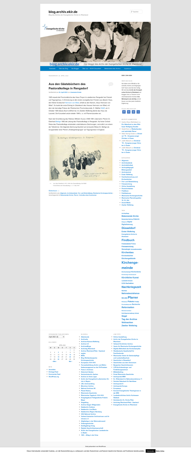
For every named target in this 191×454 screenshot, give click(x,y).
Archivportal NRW (119, 377)
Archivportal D (118, 384)
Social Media (126, 202)
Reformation (128, 307)
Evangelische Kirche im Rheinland (125, 405)
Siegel (124, 316)
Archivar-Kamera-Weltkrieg (90, 341)
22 (70, 357)
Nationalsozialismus (130, 293)
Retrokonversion (126, 310)
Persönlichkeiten (127, 188)
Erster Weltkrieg (127, 174)
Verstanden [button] (150, 451)
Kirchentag (125, 274)
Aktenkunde (85, 337)
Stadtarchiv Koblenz (88, 407)
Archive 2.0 (85, 344)
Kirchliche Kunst (130, 277)
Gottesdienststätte (136, 249)
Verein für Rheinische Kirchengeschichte (127, 346)
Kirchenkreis (136, 272)
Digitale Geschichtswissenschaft (92, 428)
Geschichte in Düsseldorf (122, 360)
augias (83, 353)
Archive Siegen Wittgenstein (90, 405)
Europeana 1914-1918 (88, 362)
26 (58, 359)
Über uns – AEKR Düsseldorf (91, 68)
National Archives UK (88, 388)
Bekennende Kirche (67, 195)
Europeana (117, 388)
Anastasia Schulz (75, 92)
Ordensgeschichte (87, 423)
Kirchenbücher (127, 255)
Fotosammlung (127, 184)
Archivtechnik (126, 172)
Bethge (58, 121)
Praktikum (125, 191)
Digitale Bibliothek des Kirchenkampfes (126, 349)
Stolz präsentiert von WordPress (95, 446)
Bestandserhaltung (127, 219)
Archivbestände (72, 193)
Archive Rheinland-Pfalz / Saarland (93, 351)
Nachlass (124, 291)
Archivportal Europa (120, 386)
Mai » (70, 361)
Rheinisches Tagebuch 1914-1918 (92, 395)
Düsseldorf (128, 228)
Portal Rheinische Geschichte (123, 374)
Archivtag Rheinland (88, 349)
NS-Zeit (124, 298)
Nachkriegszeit (131, 287)
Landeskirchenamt (127, 281)
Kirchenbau (128, 252)
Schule (137, 313)
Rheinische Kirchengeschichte (102, 193)
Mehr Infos (160, 451)
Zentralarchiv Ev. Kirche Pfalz (123, 400)
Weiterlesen (54, 190)
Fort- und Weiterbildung (85, 193)
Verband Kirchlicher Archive (123, 344)
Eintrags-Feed (53, 372)
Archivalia (84, 339)
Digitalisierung (127, 224)
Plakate (131, 301)
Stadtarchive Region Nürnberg (91, 412)
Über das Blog (63, 68)
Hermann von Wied (72, 102)
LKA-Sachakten (128, 283)
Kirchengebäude (129, 258)
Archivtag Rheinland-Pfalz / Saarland (126, 402)
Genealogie (126, 249)
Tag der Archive (129, 319)
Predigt (137, 302)
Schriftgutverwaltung (128, 313)
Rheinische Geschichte (89, 393)
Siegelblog (84, 402)
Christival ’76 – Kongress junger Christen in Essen (132, 136)
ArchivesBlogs (86, 346)
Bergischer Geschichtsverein (123, 365)
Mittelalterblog (118, 372)
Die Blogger (75, 68)
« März (54, 361)
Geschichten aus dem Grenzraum (124, 362)
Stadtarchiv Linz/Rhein (89, 409)
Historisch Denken (87, 372)
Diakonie (136, 219)
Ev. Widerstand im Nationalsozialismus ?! (127, 379)
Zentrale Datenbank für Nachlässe (124, 381)
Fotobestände (126, 244)
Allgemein (63, 193)
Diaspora (124, 222)
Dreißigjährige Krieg (88, 426)
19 (58, 357)
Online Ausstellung (128, 186)
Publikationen (126, 193)
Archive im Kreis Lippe (89, 377)
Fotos (133, 244)
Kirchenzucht (132, 274)
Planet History (86, 391)
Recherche (136, 304)
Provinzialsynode (127, 304)
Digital (129, 222)
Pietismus (124, 301)
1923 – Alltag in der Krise (89, 435)
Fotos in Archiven (87, 370)
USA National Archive (88, 414)
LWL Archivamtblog (88, 384)
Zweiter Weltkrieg (127, 205)
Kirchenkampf (126, 272)
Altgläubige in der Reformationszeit (93, 421)
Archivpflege (125, 213)
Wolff (103, 108)
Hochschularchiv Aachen (89, 374)
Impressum (127, 68)
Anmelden (52, 369)
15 (70, 355)
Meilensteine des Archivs (112, 68)
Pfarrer (76, 195)
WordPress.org (54, 377)
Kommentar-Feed (54, 374)
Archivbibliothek (127, 165)
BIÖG (83, 355)
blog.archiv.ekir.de (63, 11)
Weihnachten (127, 322)
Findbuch (128, 240)
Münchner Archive (87, 386)
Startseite (52, 68)
